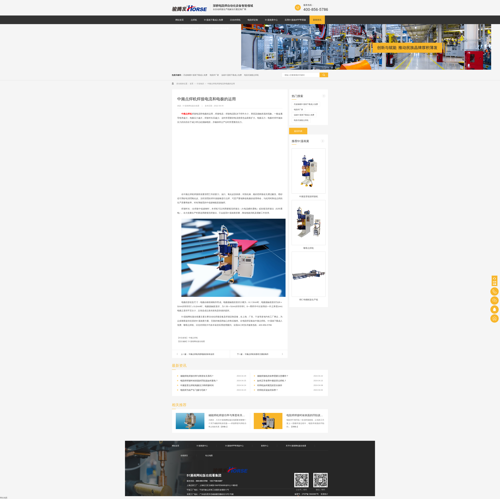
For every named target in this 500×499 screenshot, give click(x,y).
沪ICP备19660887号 (310, 494)
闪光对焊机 (235, 19)
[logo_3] (232, 470)
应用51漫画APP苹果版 (295, 19)
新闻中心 (264, 445)
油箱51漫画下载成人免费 (231, 75)
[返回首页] (494, 318)
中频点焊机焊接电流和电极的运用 (221, 83)
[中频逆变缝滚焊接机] (308, 171)
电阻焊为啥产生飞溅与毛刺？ (193, 389)
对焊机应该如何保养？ (267, 389)
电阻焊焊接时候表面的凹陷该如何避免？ (305, 415)
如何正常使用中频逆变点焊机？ (271, 380)
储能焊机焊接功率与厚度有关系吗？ (197, 375)
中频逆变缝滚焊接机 (308, 196)
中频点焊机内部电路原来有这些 (201, 354)
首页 (192, 83)
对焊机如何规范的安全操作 (269, 385)
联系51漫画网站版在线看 (217, 28)
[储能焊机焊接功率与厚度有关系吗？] (190, 421)
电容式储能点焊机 (251, 75)
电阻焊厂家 (214, 75)
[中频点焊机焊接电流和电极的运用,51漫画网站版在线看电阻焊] (190, 10)
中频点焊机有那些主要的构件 (256, 354)
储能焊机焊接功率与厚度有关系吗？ (227, 415)
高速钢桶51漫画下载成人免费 (195, 75)
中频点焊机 (193, 337)
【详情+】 (224, 426)
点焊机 (194, 19)
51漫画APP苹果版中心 (234, 445)
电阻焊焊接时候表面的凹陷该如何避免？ (199, 380)
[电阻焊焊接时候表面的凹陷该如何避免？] (268, 421)
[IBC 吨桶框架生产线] (308, 274)
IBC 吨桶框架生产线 (308, 299)
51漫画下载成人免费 (213, 19)
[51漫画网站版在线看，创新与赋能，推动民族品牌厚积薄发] (366, 69)
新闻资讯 (317, 19)
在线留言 (184, 455)
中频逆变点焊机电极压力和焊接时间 (197, 385)
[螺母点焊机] (308, 222)
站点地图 (209, 455)
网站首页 (179, 19)
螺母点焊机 (308, 247)
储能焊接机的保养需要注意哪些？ (272, 375)
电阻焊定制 (253, 19)
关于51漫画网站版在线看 (187, 28)
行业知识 (201, 83)
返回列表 (298, 130)
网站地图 (3, 497)
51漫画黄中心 (271, 19)
